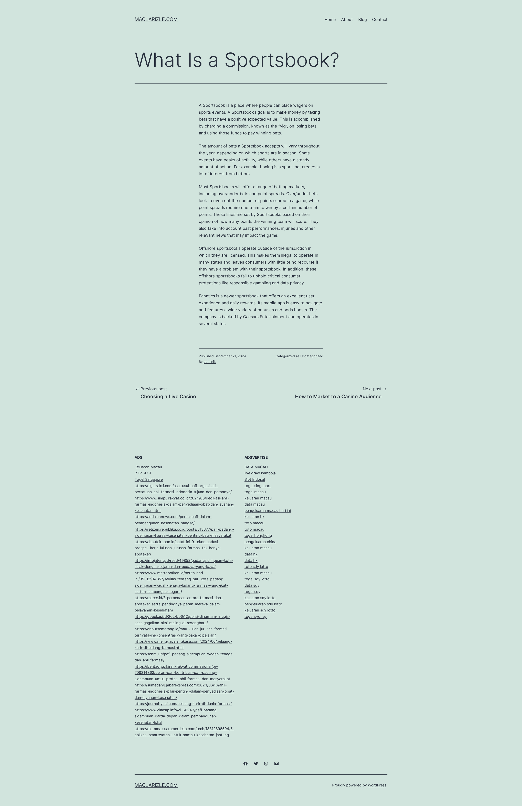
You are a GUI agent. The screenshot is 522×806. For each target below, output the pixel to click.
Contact (379, 19)
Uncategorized (311, 356)
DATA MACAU (256, 467)
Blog (362, 19)
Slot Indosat (254, 479)
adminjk (210, 362)
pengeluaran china (260, 542)
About (347, 19)
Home (330, 19)
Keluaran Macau (148, 467)
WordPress (377, 785)
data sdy (251, 585)
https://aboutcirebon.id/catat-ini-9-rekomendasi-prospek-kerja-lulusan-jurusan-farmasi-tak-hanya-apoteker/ (178, 548)
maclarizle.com (156, 19)
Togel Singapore (149, 479)
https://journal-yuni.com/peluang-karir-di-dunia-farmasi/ (183, 704)
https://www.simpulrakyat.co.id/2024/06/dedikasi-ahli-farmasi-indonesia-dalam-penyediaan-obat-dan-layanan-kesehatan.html (184, 504)
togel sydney (255, 616)
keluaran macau (258, 573)
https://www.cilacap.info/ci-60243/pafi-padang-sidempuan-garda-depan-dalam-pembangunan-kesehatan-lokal (176, 716)
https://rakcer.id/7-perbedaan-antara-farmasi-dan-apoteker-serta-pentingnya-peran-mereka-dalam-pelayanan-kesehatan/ (179, 604)
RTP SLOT (143, 473)
